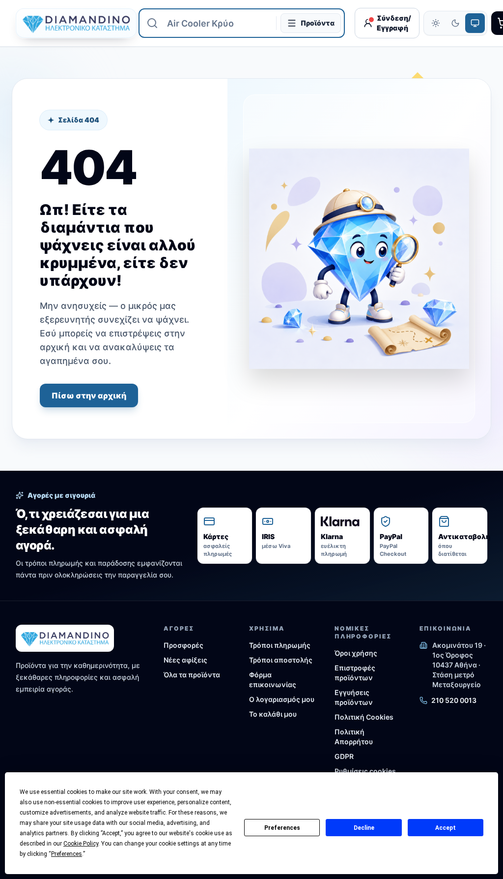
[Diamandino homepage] (72, 23)
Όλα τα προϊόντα (192, 674)
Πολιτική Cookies (364, 717)
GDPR (344, 756)
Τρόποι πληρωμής (279, 645)
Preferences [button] (66, 853)
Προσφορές (183, 645)
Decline (364, 827)
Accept (445, 827)
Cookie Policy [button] (80, 843)
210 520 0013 (453, 700)
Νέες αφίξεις (185, 660)
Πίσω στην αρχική (89, 395)
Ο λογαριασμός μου (281, 699)
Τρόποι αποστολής (280, 660)
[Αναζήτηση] (152, 23)
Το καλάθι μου (273, 714)
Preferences (282, 827)
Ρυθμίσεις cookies (365, 771)
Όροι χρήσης (356, 653)
